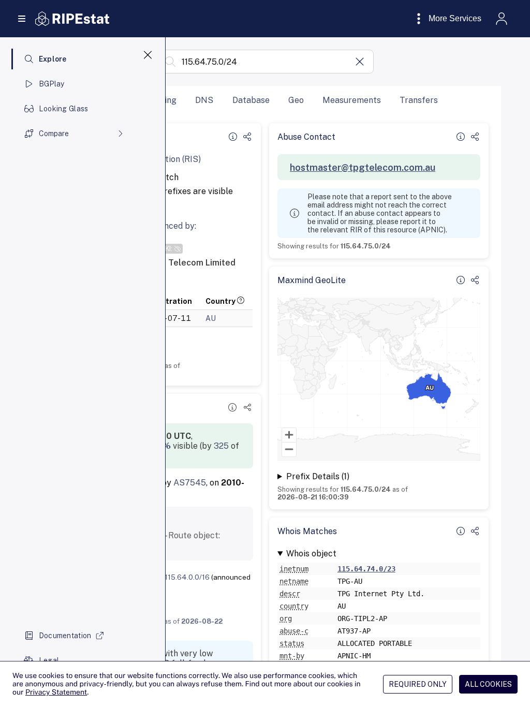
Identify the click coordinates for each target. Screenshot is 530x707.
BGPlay (52, 84)
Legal (49, 660)
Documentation (65, 635)
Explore (53, 59)
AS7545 (189, 483)
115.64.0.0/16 (187, 577)
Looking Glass (64, 109)
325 (221, 446)
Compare (54, 133)
